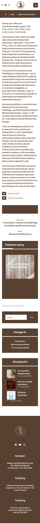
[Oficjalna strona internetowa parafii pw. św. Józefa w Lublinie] (21, 5)
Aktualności (20, 341)
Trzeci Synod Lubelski (20, 348)
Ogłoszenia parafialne (15, 198)
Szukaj (31, 317)
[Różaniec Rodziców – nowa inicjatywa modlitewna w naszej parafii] (11, 395)
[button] (2, 5)
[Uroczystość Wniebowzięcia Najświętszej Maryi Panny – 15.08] (11, 373)
